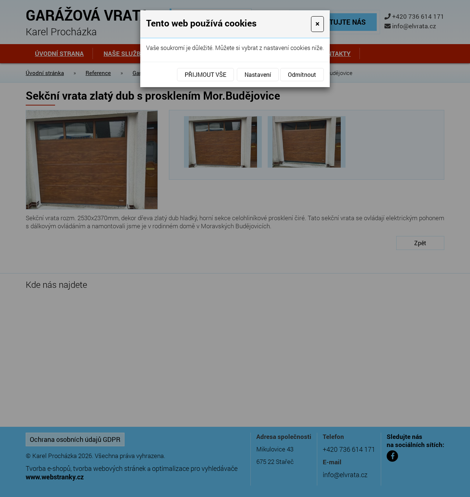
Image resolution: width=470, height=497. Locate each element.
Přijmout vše (205, 74)
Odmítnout (302, 74)
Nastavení (258, 74)
